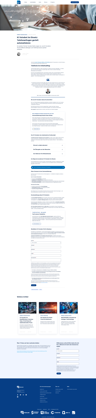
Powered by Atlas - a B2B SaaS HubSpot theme (48, 417)
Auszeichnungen (58, 391)
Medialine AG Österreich (43, 398)
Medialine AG (42, 389)
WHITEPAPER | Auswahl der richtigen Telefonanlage (68, 318)
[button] (33, 167)
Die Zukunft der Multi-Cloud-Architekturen (46, 318)
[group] (48, 167)
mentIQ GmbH (42, 396)
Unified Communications (35, 289)
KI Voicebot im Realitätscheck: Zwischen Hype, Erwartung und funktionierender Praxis (26, 320)
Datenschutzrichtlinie (44, 282)
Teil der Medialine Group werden (72, 389)
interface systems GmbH (43, 391)
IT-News (41, 289)
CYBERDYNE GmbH (43, 394)
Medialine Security (42, 400)
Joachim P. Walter (25, 53)
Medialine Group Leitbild (59, 389)
